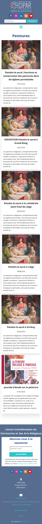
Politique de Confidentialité (27, 464)
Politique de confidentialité (21, 505)
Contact (21, 516)
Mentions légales (21, 510)
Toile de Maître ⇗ (26, 521)
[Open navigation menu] (21, 27)
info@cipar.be (21, 498)
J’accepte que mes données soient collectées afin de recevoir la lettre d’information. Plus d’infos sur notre (21, 461)
